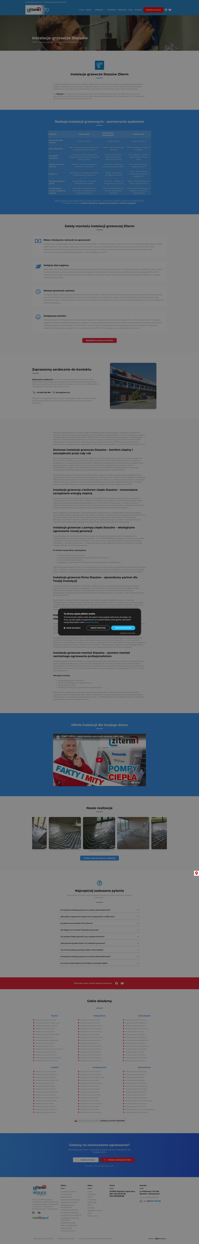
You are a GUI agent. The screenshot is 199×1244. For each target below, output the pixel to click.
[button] (72, 628)
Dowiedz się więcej (91, 622)
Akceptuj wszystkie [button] (123, 628)
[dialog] (99, 622)
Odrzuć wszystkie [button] (98, 628)
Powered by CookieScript (127, 633)
